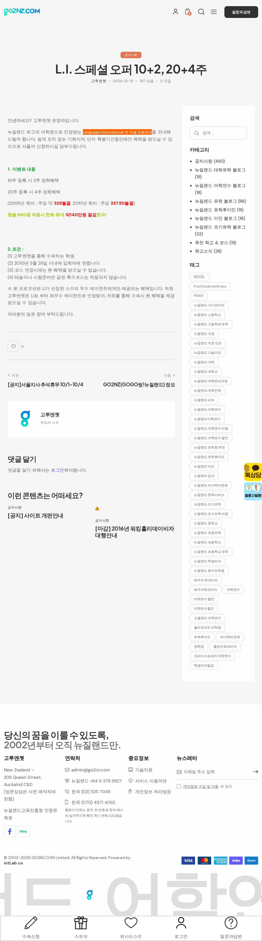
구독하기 (254, 772)
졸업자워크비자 (225, 646)
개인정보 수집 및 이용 (201, 786)
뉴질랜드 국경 (204, 334)
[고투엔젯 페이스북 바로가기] (10, 831)
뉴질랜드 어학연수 (207, 409)
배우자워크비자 (205, 589)
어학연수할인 (204, 608)
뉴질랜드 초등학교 (207, 542)
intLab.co (13, 863)
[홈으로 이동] (22, 12)
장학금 (199, 646)
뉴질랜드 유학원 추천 (209, 447)
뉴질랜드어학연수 (207, 419)
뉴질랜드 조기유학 (207, 504)
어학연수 (233, 589)
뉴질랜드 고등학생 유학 (211, 324)
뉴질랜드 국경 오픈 (208, 343)
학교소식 (203, 251)
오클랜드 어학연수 (207, 618)
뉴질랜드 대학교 (206, 371)
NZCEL (199, 277)
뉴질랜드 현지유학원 (209, 570)
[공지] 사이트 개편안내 (35, 515)
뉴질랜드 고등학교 (207, 315)
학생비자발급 (204, 665)
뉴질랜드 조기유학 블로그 (220, 227)
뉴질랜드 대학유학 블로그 (220, 170)
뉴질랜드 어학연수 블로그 (220, 185)
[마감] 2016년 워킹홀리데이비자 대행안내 (134, 532)
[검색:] (218, 133)
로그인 (57, 470)
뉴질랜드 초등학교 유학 (211, 552)
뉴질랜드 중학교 (206, 523)
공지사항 (131, 54)
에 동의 (207, 786)
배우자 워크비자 (206, 580)
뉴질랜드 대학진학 (207, 390)
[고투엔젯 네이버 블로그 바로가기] (23, 831)
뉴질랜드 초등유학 (207, 533)
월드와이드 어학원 (207, 627)
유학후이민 (202, 637)
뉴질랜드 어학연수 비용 (211, 428)
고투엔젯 (49, 414)
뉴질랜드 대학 (204, 362)
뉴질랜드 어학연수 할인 (211, 438)
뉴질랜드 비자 (204, 400)
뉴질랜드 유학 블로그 (216, 201)
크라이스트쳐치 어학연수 (212, 656)
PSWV (198, 296)
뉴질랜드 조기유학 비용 (211, 514)
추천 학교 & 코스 (211, 242)
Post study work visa (210, 286)
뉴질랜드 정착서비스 (209, 495)
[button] (214, 11)
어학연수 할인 (204, 599)
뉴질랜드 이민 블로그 (216, 218)
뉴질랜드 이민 (204, 466)
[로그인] (175, 11)
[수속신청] (31, 922)
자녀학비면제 (230, 637)
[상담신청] (231, 922)
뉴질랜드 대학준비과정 (211, 381)
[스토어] (81, 922)
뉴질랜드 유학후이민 (215, 210)
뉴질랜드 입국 (204, 476)
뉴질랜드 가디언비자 (209, 305)
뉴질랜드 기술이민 (207, 352)
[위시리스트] (131, 922)
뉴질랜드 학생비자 (207, 561)
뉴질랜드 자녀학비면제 (211, 485)
